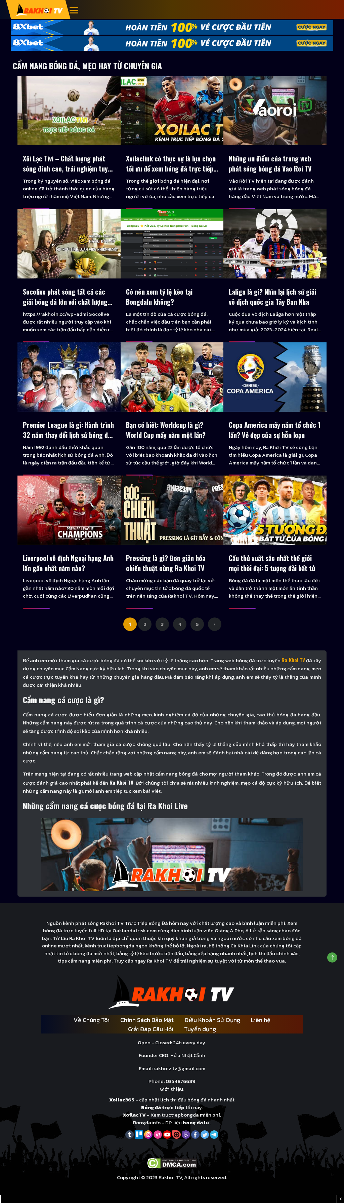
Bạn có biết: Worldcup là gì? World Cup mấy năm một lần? (166, 430)
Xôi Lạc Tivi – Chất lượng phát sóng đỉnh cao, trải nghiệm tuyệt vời (68, 163)
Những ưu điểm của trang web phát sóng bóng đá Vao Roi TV (270, 163)
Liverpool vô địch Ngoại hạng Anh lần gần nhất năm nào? (68, 563)
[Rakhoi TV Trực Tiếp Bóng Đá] (39, 9)
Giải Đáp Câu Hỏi (150, 1028)
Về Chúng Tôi (92, 1019)
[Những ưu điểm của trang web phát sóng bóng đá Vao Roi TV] (275, 110)
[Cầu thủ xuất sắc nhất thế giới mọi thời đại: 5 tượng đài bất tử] (275, 510)
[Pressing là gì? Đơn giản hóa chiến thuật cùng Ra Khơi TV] (172, 510)
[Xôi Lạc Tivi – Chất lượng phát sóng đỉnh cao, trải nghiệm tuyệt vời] (69, 110)
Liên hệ (260, 1019)
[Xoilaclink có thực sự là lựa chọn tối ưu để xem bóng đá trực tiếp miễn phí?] (172, 110)
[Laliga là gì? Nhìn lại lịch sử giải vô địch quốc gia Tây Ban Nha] (275, 243)
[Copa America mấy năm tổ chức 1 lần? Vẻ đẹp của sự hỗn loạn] (275, 377)
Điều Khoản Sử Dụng (212, 1019)
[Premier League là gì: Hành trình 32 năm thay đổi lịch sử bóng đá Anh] (69, 377)
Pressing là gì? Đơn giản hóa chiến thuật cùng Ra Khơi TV (166, 563)
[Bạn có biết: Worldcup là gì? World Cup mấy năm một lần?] (172, 377)
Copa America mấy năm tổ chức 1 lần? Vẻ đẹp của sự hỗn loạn (274, 430)
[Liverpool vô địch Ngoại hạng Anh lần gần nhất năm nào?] (69, 510)
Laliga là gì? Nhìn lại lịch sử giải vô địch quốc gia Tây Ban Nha (272, 297)
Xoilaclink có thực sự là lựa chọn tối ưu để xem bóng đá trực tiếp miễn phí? (171, 163)
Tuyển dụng (200, 1028)
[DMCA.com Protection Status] (172, 1162)
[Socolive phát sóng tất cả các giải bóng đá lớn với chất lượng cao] (69, 243)
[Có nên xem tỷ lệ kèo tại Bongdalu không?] (172, 243)
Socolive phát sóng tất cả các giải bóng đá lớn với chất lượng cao (65, 297)
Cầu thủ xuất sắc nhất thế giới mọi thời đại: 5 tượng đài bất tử (272, 563)
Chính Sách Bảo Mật (147, 1019)
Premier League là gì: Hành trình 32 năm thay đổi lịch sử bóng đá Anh (68, 430)
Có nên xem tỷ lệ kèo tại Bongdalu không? (159, 297)
